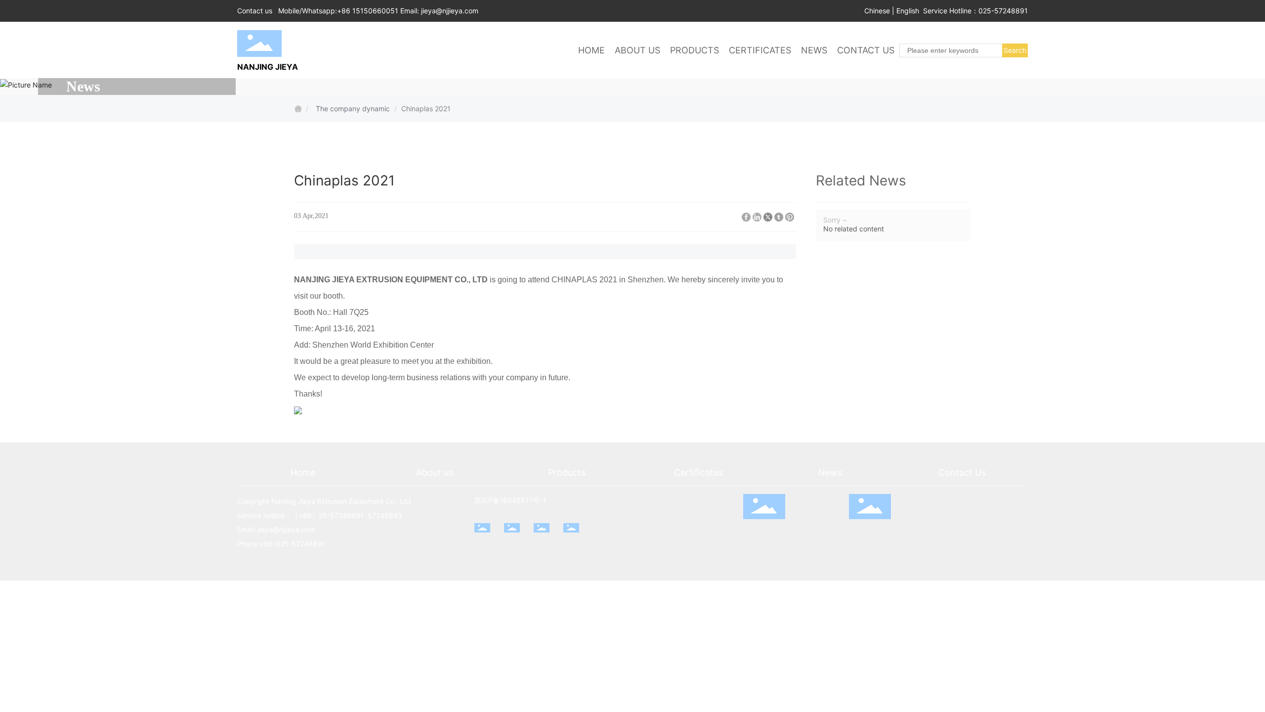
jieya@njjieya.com (449, 10)
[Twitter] (767, 217)
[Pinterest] (789, 217)
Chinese (877, 10)
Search (1015, 50)
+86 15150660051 (367, 10)
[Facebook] (746, 217)
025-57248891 (1003, 10)
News (830, 472)
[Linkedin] (757, 217)
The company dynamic (353, 108)
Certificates (698, 472)
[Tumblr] (778, 217)
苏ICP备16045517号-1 (510, 500)
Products (567, 472)
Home (303, 472)
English (907, 10)
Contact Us (962, 472)
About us (434, 472)
